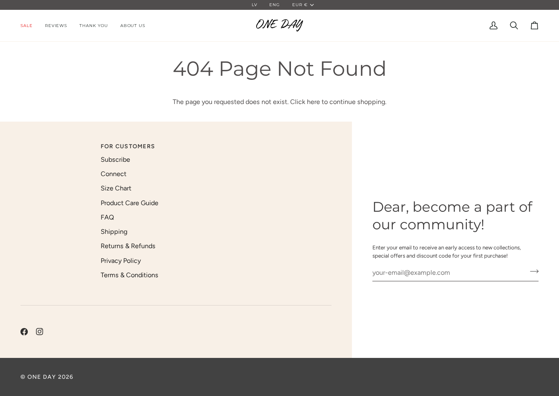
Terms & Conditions (129, 275)
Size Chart (116, 188)
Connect (113, 174)
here (313, 102)
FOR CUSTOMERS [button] (128, 146)
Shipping (114, 231)
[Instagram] (39, 331)
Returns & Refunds (128, 246)
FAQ (107, 217)
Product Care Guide (129, 203)
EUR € (300, 4)
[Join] (532, 271)
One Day (41, 376)
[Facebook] (24, 331)
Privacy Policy (121, 261)
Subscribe (115, 159)
